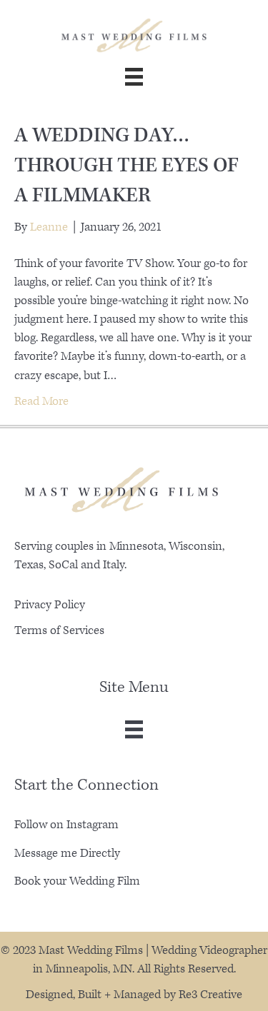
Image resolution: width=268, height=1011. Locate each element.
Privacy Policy (49, 605)
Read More (41, 401)
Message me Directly (67, 853)
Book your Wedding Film (77, 881)
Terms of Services (59, 630)
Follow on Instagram (66, 825)
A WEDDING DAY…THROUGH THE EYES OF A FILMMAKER (126, 165)
